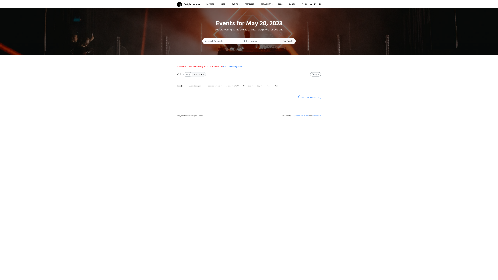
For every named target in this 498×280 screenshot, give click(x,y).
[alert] (249, 66)
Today (187, 74)
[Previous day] (178, 74)
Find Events (288, 41)
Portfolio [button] (249, 4)
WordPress (316, 115)
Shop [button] (223, 4)
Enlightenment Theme (300, 115)
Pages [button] (292, 4)
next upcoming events (233, 66)
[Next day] (180, 74)
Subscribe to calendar (308, 97)
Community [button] (266, 4)
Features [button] (210, 4)
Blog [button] (280, 4)
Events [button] (235, 4)
